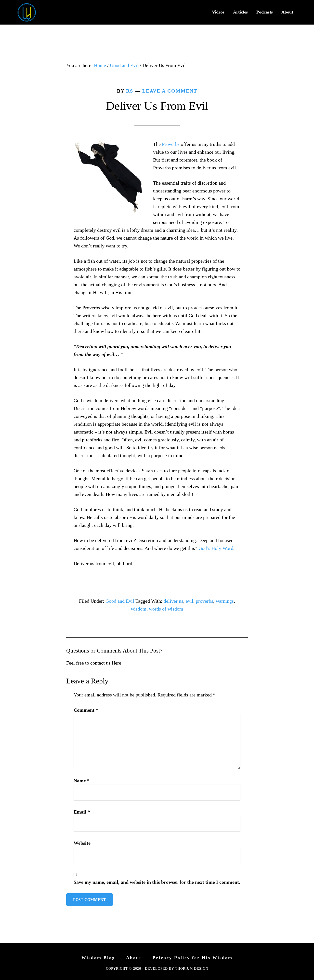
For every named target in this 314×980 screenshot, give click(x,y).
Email (82, 812)
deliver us (173, 601)
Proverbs (171, 144)
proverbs (204, 601)
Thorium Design (191, 968)
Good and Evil (119, 601)
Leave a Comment (169, 91)
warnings (225, 601)
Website (82, 843)
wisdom (138, 609)
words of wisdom (166, 609)
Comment (86, 710)
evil (189, 601)
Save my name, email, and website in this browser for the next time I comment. (157, 882)
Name (82, 780)
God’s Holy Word (215, 548)
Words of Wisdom (29, 12)
